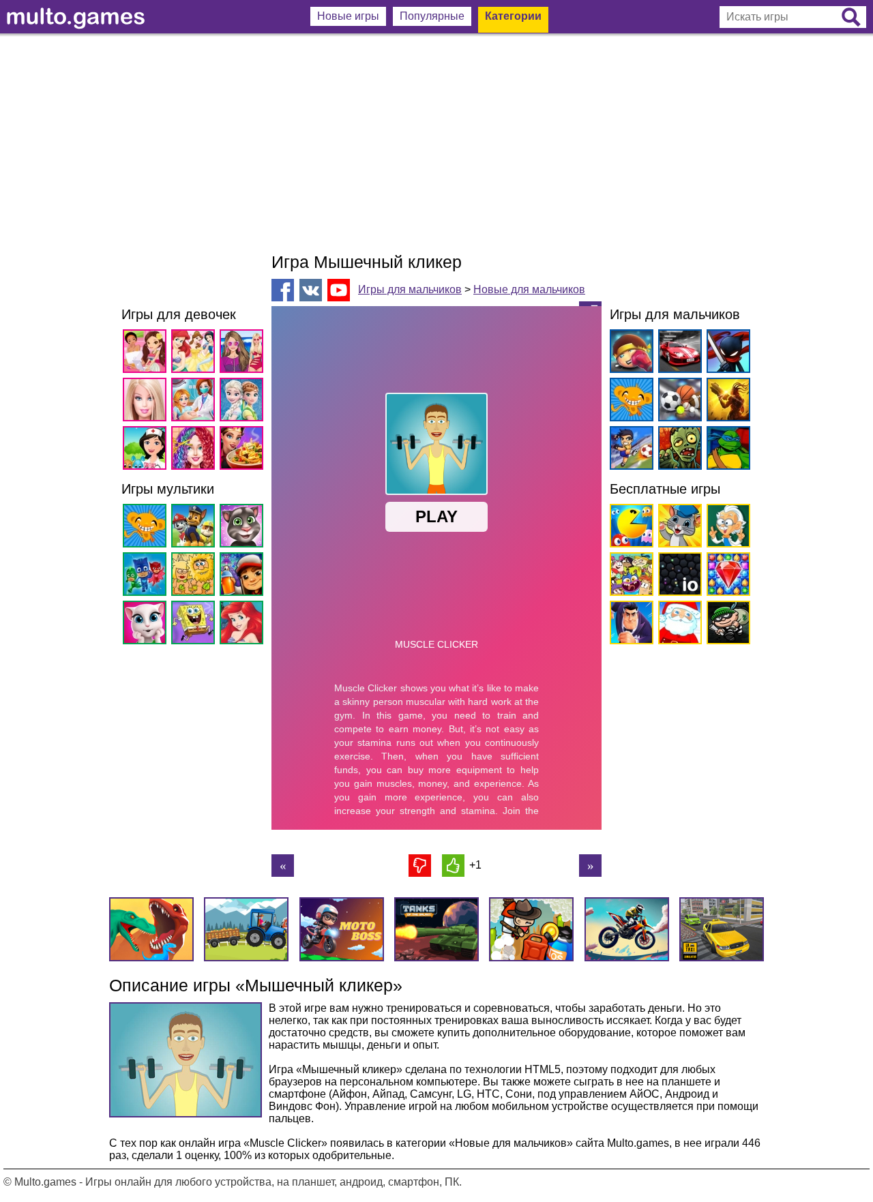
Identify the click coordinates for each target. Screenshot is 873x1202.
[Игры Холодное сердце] (244, 402)
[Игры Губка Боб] (195, 625)
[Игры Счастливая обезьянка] (147, 528)
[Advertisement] (436, 143)
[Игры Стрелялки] (726, 402)
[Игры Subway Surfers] (244, 576)
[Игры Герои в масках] (147, 576)
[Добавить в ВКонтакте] (310, 290)
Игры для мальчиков (410, 289)
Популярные (432, 16)
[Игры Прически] (195, 450)
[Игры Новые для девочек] (147, 353)
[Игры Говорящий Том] (244, 528)
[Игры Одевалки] (244, 353)
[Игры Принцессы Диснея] (195, 353)
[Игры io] (677, 576)
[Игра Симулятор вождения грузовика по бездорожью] (282, 865)
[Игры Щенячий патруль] (195, 528)
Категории (513, 16)
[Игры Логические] (726, 528)
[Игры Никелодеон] (629, 576)
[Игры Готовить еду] (244, 450)
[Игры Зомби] (677, 450)
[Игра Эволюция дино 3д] (590, 865)
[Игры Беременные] (195, 402)
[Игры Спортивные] (677, 402)
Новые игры (348, 16)
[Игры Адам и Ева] (195, 576)
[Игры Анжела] (147, 625)
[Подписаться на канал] (338, 289)
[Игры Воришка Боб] (726, 625)
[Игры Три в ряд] (726, 576)
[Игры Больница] (147, 450)
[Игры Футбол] (629, 450)
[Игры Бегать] (629, 625)
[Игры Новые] (629, 528)
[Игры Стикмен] (726, 353)
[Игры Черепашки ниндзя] (726, 450)
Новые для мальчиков (529, 289)
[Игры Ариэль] (244, 625)
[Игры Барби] (147, 402)
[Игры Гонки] (677, 353)
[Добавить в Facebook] (282, 290)
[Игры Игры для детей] (677, 528)
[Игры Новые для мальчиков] (629, 353)
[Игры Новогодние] (677, 625)
